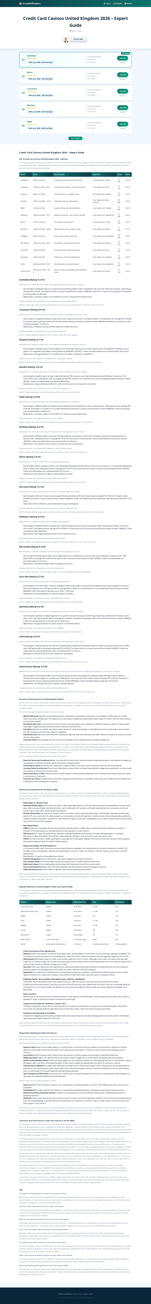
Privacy (75, 1294)
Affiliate (85, 1294)
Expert (91, 1294)
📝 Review (128, 3)
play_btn (123, 58)
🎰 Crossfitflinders (29, 3)
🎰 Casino (107, 3)
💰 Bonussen (117, 3)
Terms (80, 1294)
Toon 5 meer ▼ (75, 138)
